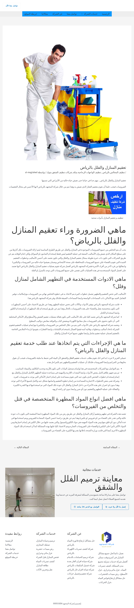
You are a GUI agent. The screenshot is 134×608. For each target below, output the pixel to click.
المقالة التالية (21, 447)
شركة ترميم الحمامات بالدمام (80, 557)
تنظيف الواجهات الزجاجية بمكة (87, 172)
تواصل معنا (72, 13)
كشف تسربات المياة (45, 561)
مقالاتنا (45, 13)
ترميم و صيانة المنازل (45, 540)
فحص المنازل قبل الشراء (47, 557)
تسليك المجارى (43, 544)
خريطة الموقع (30, 13)
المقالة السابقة (111, 447)
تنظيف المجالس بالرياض (113, 172)
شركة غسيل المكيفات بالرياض (81, 565)
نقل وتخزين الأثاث (44, 569)
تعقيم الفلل (74, 358)
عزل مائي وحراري (44, 553)
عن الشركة (57, 13)
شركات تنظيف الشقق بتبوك (59, 172)
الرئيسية (106, 13)
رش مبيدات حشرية (45, 548)
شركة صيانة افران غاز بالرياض (80, 569)
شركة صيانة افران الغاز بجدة (80, 561)
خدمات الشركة (90, 13)
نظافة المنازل (42, 565)
